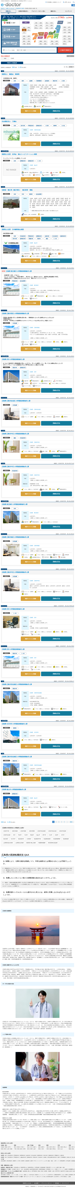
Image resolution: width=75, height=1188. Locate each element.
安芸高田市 (21, 839)
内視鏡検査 (42, 1167)
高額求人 (37, 1174)
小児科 (18, 1160)
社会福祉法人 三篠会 (9, 121)
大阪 (36, 25)
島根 (24, 27)
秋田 (65, 29)
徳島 (45, 43)
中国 (59, 1145)
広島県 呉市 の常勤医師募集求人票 (13, 359)
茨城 (69, 38)
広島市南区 (37, 545)
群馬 (65, 36)
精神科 (22, 1160)
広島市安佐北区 (52, 831)
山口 (24, 32)
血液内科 (28, 1155)
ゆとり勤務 (65, 1174)
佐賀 (24, 36)
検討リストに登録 (30, 111)
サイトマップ (65, 1183)
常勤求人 (8, 11)
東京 (65, 41)
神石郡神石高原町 (53, 842)
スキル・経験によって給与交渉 (27, 1174)
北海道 (69, 22)
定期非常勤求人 (23, 11)
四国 (70, 1145)
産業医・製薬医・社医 (49, 1171)
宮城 (69, 29)
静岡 (57, 43)
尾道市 (32, 835)
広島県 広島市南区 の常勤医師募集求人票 (15, 537)
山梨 (51, 28)
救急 (39, 1171)
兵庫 (36, 23)
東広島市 (36, 285)
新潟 (51, 23)
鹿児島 (28, 43)
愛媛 (41, 41)
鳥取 (29, 27)
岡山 (29, 30)
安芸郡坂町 (66, 839)
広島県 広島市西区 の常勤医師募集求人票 (15, 313)
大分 (29, 38)
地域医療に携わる (27, 1171)
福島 (69, 32)
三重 (52, 43)
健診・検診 (62, 1167)
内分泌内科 (33, 1155)
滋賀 (41, 23)
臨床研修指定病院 (34, 1169)
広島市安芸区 (62, 831)
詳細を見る (56, 111)
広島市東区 (15, 831)
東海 (39, 1145)
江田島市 (29, 839)
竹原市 (20, 835)
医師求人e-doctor (27, 1183)
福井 (47, 28)
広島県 (31, 130)
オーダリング (33, 1176)
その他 (43, 1176)
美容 (42, 1171)
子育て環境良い (64, 1176)
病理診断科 (62, 1160)
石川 (47, 25)
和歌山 (36, 28)
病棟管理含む (31, 1167)
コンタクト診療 (55, 1167)
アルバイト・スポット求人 (38, 11)
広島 (24, 30)
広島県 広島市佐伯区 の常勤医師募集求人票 (16, 401)
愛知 (52, 41)
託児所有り (56, 1176)
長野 (51, 25)
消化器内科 (10, 1155)
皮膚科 (45, 1157)
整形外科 (35, 1157)
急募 (70, 1176)
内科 (6, 1155)
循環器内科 (22, 1155)
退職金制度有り (57, 1174)
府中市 (44, 835)
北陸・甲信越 (30, 1145)
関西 (47, 1145)
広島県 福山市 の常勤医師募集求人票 (14, 789)
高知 (41, 43)
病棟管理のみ (24, 1167)
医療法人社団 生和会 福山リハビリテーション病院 (19, 154)
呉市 (35, 372)
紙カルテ (39, 1176)
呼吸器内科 (16, 1155)
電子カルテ (26, 1176)
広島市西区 (37, 327)
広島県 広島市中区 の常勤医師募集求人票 (15, 434)
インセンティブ (43, 1174)
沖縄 (24, 43)
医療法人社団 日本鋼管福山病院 (13, 229)
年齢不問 (63, 1171)
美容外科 (55, 1157)
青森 (65, 27)
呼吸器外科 (16, 1157)
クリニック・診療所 (63, 1169)
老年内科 (46, 1155)
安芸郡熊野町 (56, 839)
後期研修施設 (42, 1169)
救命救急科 (9, 1160)
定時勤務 (71, 1174)
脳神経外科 (29, 1157)
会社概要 (36, 1183)
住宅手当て (50, 1174)
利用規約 (57, 1183)
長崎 (24, 38)
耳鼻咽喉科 (63, 1157)
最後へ (71, 822)
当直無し (9, 1174)
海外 (26, 22)
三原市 (26, 835)
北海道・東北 (4, 1145)
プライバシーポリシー (46, 1183)
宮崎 (29, 41)
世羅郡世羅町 (42, 842)
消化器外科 (10, 1157)
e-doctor (11, 4)
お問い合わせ (67, 2)
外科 (6, 1157)
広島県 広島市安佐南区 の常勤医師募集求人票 (17, 684)
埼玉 (65, 38)
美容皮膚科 (50, 1157)
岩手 (69, 27)
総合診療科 (3, 1160)
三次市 (50, 835)
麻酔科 (14, 1160)
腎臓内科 (57, 1155)
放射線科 (28, 1160)
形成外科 (40, 1157)
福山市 (35, 165)
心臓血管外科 (23, 1157)
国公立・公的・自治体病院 (23, 1169)
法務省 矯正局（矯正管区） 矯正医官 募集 (17, 190)
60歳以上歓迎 (69, 1171)
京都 (41, 25)
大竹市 (62, 835)
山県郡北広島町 (19, 842)
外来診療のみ (17, 1167)
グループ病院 (54, 1169)
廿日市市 (36, 732)
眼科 (59, 1157)
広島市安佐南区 (38, 693)
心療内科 (62, 1155)
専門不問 (57, 1171)
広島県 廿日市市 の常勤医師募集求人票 (14, 724)
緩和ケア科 (33, 1160)
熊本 (24, 41)
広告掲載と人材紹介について (54, 2)
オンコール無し (15, 1174)
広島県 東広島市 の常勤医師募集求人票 (19, 271)
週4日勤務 (3, 1174)
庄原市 (56, 835)
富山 (47, 23)
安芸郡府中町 (37, 839)
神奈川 (64, 43)
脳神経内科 (51, 1155)
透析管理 (48, 1167)
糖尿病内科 (39, 1155)
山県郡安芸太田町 (8, 842)
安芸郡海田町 (47, 839)
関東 (15, 1145)
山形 (65, 32)
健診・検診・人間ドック (53, 1160)
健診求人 (53, 11)
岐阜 (57, 41)
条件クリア (71, 56)
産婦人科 (69, 1157)
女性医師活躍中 (49, 1176)
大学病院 (14, 1169)
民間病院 (48, 1169)
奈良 (41, 28)
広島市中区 (37, 442)
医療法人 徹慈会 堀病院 (10, 74)
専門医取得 (34, 1171)
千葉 (69, 41)
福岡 (29, 36)
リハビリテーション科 (42, 1160)
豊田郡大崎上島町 (31, 842)
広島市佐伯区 (37, 130)
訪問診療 (37, 1167)
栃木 (69, 36)
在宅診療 (68, 1160)
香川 (45, 41)
